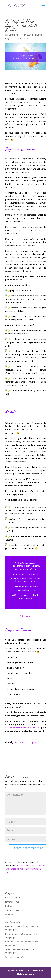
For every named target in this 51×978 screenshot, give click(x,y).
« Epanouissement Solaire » (22, 727)
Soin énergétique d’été (15, 957)
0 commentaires (20, 38)
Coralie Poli (14, 35)
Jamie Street (19, 742)
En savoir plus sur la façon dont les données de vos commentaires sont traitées (25, 869)
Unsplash (33, 742)
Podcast (9, 906)
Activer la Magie (12, 897)
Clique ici (25, 616)
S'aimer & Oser (12, 910)
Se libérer (9, 914)
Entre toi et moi (12, 901)
